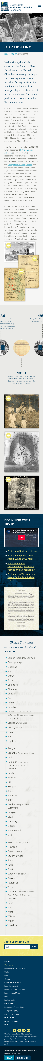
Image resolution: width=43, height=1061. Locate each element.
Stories (6, 972)
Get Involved (11, 1021)
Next (40, 347)
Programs (9, 1003)
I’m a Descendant (11, 986)
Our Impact (10, 1017)
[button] (21, 629)
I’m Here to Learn (11, 1000)
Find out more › (16, 1053)
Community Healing (11, 1014)
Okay (9, 1058)
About (14, 54)
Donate (8, 1024)
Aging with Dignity (11, 1010)
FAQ (6, 975)
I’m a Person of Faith (12, 993)
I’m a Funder (9, 996)
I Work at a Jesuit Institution (14, 989)
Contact (7, 979)
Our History (8, 965)
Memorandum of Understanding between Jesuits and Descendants (21, 566)
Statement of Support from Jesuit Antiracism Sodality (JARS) (21, 577)
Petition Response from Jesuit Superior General (20, 557)
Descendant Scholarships (13, 1007)
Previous (3, 347)
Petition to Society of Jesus (22, 551)
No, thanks (22, 1058)
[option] (21, 348)
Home (6, 54)
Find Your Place (12, 982)
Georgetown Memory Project (20, 164)
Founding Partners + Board (14, 968)
